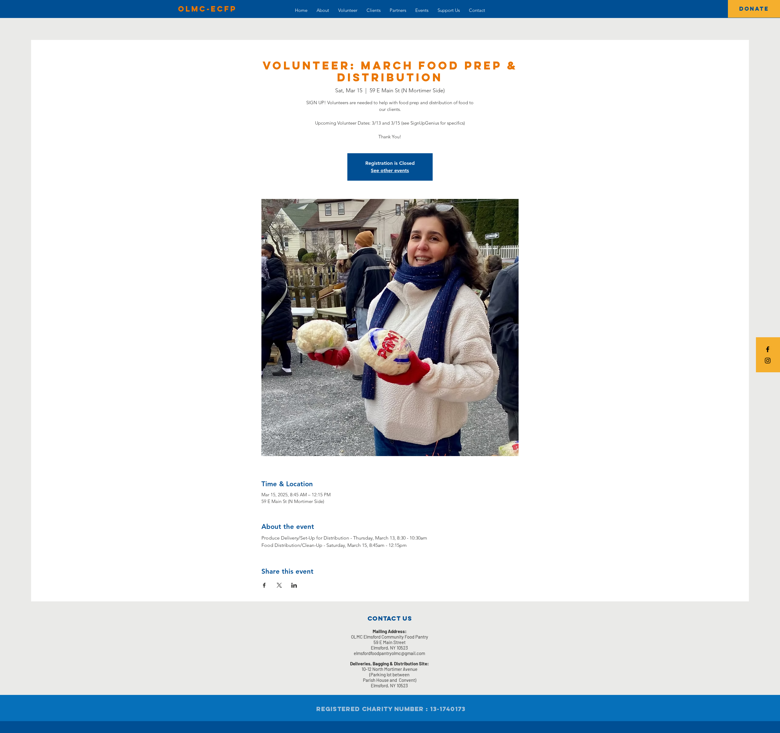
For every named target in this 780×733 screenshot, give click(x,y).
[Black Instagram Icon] (767, 360)
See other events (390, 170)
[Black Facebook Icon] (767, 349)
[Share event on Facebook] (264, 585)
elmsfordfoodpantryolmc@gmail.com (389, 653)
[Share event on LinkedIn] (294, 585)
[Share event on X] (279, 585)
